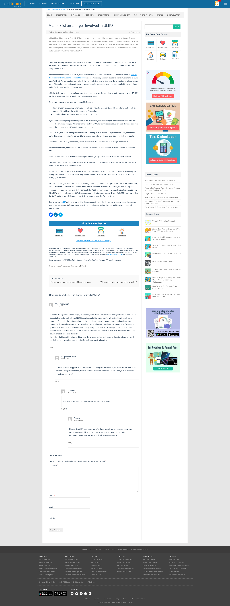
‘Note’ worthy (146, 15)
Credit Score (103, 15)
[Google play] (46, 595)
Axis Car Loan (95, 566)
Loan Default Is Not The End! (163, 261)
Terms (125, 599)
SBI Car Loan (95, 562)
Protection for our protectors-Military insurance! (70, 282)
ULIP (64, 202)
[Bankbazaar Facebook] (81, 593)
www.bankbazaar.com (115, 254)
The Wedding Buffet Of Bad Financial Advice (161, 207)
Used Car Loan (96, 575)
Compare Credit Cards (125, 559)
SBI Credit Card (122, 566)
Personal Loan (80, 236)
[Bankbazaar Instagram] (85, 593)
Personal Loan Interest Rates (75, 575)
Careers (96, 599)
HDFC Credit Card (123, 562)
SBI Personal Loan (71, 559)
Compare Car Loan (97, 559)
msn (76, 266)
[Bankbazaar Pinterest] (90, 593)
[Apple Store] (60, 595)
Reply (51, 347)
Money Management (59, 9)
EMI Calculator (173, 15)
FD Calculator (174, 572)
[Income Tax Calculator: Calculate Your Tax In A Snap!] (163, 164)
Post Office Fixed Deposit (152, 569)
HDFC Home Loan (45, 562)
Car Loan (163, 59)
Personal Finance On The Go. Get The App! (93, 240)
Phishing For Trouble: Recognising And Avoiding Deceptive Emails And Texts (162, 189)
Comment (53, 465)
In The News (91, 582)
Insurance (75, 15)
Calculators (175, 59)
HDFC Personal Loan (72, 562)
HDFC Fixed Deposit (150, 562)
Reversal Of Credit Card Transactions (166, 253)
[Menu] (225, 3)
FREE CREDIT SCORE (91, 4)
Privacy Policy (128, 602)
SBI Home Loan (44, 559)
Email (51, 507)
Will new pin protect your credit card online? (118, 282)
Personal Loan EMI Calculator (179, 566)
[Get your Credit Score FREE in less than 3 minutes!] (163, 101)
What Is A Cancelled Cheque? (163, 221)
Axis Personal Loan (71, 566)
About (87, 599)
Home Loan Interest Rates (48, 569)
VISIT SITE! (74, 3)
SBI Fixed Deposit (149, 559)
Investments (57, 3)
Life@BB (160, 15)
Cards (43, 3)
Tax (135, 15)
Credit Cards (61, 15)
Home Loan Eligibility (46, 575)
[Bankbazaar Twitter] (72, 593)
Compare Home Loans (47, 572)
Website (52, 518)
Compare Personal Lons (73, 569)
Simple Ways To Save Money (155, 194)
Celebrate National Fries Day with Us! (159, 184)
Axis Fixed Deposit (149, 566)
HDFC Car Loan (96, 569)
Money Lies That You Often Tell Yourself (160, 180)
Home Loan (122, 236)
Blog (117, 599)
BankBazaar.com (58, 32)
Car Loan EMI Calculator (177, 569)
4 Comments (134, 32)
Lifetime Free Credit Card (125, 569)
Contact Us (107, 599)
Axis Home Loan (44, 566)
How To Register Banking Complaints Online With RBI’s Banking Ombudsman (166, 280)
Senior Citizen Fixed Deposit (153, 572)
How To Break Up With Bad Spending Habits (161, 197)
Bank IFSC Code (64, 582)
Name (52, 496)
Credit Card (59, 236)
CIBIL (48, 582)
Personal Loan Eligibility (73, 572)
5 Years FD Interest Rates (151, 575)
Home (48, 9)
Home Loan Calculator (176, 562)
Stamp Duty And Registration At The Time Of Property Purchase (166, 230)
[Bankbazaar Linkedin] (76, 593)
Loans (31, 3)
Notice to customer (138, 599)
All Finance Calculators (177, 575)
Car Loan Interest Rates (99, 572)
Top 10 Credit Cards (124, 572)
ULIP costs (82, 266)
